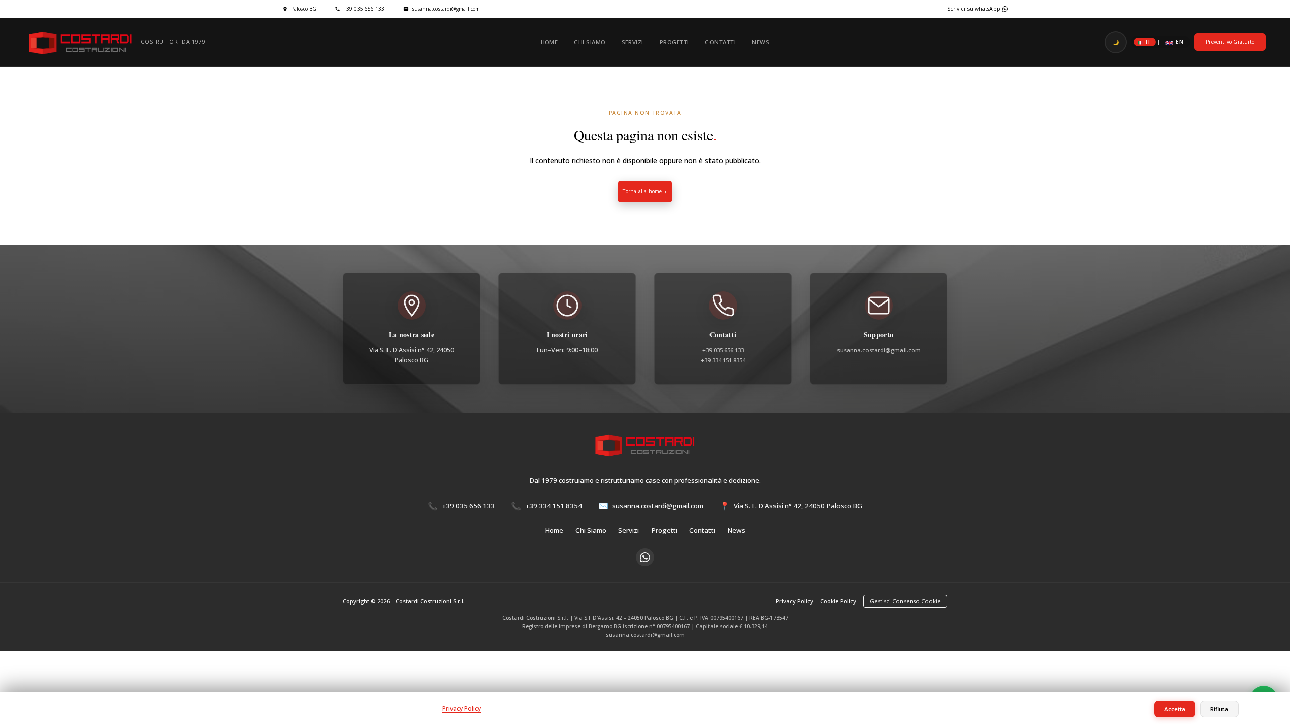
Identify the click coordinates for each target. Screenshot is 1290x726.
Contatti (720, 42)
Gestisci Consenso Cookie (905, 601)
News (760, 42)
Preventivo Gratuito (1230, 41)
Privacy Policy (794, 601)
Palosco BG (303, 8)
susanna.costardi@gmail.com (446, 8)
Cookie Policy (838, 601)
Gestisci (1260, 709)
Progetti (674, 42)
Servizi (632, 42)
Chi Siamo (589, 42)
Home (549, 42)
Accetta (1174, 709)
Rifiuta (1219, 709)
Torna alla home (642, 191)
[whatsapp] (645, 557)
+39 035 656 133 (364, 8)
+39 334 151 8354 (723, 360)
